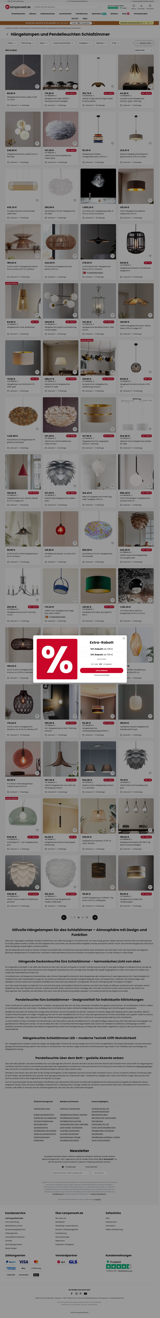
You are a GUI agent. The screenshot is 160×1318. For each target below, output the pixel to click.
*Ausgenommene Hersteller (101, 675)
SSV (101, 664)
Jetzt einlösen (102, 671)
